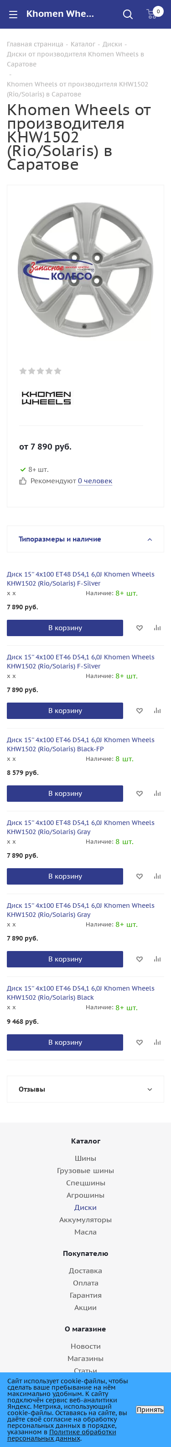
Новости (86, 1346)
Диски (85, 1207)
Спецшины (85, 1182)
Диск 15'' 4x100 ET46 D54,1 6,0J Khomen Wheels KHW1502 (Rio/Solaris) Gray (81, 910)
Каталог (85, 1140)
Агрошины (85, 1194)
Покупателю (86, 1253)
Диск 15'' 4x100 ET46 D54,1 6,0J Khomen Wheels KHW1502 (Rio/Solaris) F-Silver (81, 661)
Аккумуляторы (85, 1219)
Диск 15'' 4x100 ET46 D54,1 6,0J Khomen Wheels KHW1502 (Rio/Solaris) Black (81, 993)
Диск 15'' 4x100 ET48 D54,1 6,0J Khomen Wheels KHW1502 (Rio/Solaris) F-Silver (81, 578)
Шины (85, 1158)
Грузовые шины (85, 1170)
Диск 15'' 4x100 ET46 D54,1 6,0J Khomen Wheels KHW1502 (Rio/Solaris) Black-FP (81, 744)
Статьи (85, 1370)
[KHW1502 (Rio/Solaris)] (85, 269)
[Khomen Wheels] (78, 398)
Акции (85, 1307)
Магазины (85, 1358)
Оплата (85, 1282)
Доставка (85, 1270)
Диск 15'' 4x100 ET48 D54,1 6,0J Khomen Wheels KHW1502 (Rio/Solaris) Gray (81, 827)
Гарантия (86, 1295)
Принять (150, 1410)
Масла (85, 1231)
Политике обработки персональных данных (61, 1435)
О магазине (85, 1328)
